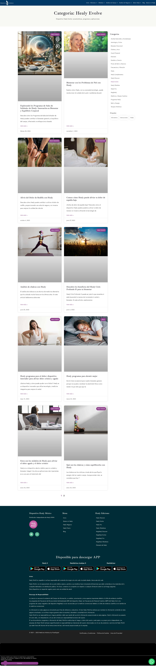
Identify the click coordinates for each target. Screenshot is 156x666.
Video (132, 118)
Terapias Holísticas (116, 107)
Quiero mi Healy (68, 521)
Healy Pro (114, 89)
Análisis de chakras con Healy (33, 287)
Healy (112, 71)
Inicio (64, 518)
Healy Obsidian (115, 85)
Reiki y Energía (115, 103)
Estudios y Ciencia (116, 60)
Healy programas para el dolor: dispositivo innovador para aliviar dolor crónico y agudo (39, 377)
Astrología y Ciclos (116, 42)
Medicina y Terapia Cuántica (119, 96)
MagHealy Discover (101, 531)
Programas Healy (116, 100)
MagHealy (114, 92)
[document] (78, 654)
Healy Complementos (117, 74)
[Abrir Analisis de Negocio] (131, 2)
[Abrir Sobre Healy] (140, 2)
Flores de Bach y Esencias (118, 64)
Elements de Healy (101, 545)
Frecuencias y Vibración (118, 67)
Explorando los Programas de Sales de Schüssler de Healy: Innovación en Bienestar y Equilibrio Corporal (39, 108)
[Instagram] (37, 534)
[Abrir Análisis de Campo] (117, 2)
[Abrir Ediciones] (96, 2)
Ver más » (24, 126)
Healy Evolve (114, 82)
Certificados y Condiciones (87, 633)
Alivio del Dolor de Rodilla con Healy (36, 197)
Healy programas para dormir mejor (81, 376)
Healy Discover (115, 78)
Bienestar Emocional (117, 46)
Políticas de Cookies (103, 633)
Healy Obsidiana (101, 528)
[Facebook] (31, 534)
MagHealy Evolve (101, 535)
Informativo (114, 118)
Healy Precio (67, 528)
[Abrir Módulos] (104, 2)
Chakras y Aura (115, 49)
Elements (113, 57)
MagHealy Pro (100, 538)
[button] (78, 649)
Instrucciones (123, 118)
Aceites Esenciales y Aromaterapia (121, 39)
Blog (64, 531)
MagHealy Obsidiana (102, 542)
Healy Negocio (67, 525)
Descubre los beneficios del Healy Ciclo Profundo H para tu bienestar (83, 288)
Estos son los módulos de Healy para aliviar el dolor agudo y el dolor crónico (38, 462)
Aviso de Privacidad (116, 633)
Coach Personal (115, 53)
